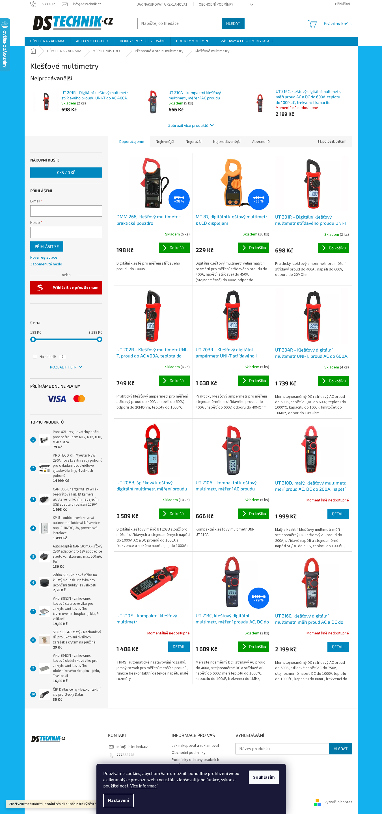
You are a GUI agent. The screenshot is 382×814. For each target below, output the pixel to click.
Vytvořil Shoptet (338, 802)
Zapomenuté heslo (46, 264)
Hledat (233, 23)
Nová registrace (43, 257)
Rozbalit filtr (63, 367)
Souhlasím (264, 777)
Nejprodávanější (227, 142)
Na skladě (51, 357)
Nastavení (118, 800)
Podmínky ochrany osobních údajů (195, 762)
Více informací (143, 786)
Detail (338, 513)
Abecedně (261, 142)
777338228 (125, 755)
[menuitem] (47, 41)
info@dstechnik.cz (132, 747)
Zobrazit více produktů (188, 125)
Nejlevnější (165, 142)
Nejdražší (194, 142)
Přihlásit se (47, 246)
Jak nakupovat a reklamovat (162, 4)
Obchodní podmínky (216, 4)
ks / (66, 172)
